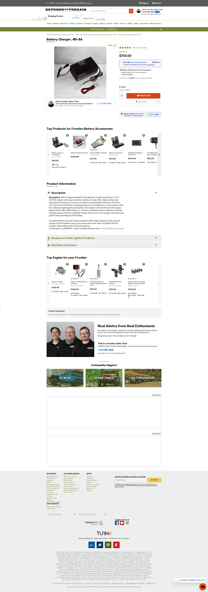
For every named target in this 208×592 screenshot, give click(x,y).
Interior (123, 23)
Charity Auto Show (92, 484)
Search (131, 11)
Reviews (89, 490)
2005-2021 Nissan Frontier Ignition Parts (127, 34)
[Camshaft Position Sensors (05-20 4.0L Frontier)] (117, 271)
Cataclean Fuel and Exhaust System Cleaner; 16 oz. (98, 283)
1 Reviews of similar (139, 48)
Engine (95, 23)
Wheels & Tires (155, 23)
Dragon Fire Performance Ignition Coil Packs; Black (136, 283)
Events (49, 482)
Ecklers (126, 538)
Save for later (142, 102)
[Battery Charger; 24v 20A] (79, 142)
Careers (89, 482)
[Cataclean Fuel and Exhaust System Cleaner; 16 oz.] (98, 271)
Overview (89, 477)
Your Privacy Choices (135, 583)
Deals (49, 23)
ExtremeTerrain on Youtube (122, 523)
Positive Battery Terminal (98, 154)
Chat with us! (68, 486)
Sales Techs (90, 488)
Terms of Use (68, 492)
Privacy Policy (143, 484)
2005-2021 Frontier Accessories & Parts (60, 34)
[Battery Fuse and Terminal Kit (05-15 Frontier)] (60, 142)
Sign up (154, 480)
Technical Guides (52, 494)
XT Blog (49, 496)
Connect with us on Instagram (127, 523)
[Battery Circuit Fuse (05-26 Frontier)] (117, 142)
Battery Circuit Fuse (115, 154)
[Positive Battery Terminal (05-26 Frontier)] (98, 142)
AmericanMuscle (85, 538)
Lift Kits (129, 23)
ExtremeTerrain (115, 538)
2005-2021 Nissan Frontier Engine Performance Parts (94, 34)
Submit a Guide (91, 480)
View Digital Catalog (53, 502)
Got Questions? (69, 482)
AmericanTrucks (100, 538)
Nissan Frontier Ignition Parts (110, 314)
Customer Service (70, 484)
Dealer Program (91, 486)
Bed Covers (64, 23)
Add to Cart (145, 95)
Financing (50, 492)
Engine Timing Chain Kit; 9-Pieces (79, 283)
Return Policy (68, 480)
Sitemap (105, 583)
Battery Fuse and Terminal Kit (57, 155)
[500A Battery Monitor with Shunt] (136, 142)
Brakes (72, 23)
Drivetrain (88, 23)
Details (89, 3)
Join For (154, 114)
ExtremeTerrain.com (66, 10)
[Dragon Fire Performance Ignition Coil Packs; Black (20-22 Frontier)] (136, 271)
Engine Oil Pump (58, 283)
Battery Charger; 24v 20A (79, 153)
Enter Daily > (112, 29)
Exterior (110, 23)
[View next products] (159, 155)
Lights (135, 23)
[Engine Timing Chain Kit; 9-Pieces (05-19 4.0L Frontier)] (79, 271)
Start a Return (68, 478)
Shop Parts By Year (53, 484)
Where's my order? (70, 477)
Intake (116, 23)
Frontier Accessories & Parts (58, 314)
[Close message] (161, 29)
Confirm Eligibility (127, 74)
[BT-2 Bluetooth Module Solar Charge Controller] (155, 142)
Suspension (143, 23)
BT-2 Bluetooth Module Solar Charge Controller (155, 154)
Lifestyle (56, 23)
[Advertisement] (104, 412)
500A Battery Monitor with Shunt (135, 154)
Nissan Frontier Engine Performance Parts (84, 314)
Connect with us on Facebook (117, 523)
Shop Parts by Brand (53, 486)
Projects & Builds (52, 477)
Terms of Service (130, 587)
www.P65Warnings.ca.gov (113, 228)
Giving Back (90, 478)
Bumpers (79, 23)
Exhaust (103, 23)
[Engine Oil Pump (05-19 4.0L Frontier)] (60, 271)
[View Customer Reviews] (125, 47)
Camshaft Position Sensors (115, 283)
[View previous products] (48, 155)
